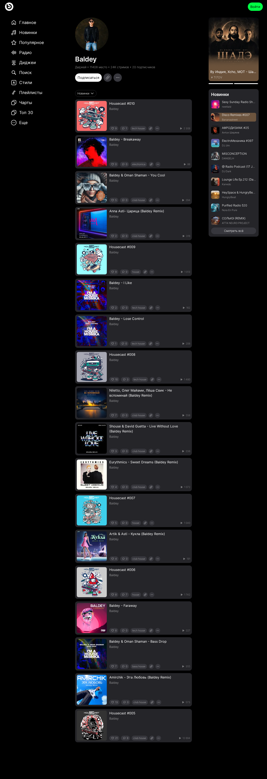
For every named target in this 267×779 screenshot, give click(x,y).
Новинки (220, 94)
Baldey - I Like (120, 283)
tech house (138, 128)
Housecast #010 (122, 103)
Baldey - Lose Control (126, 319)
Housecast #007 (122, 498)
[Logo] (9, 7)
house (135, 271)
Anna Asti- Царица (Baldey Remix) (136, 211)
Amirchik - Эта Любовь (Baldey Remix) (140, 677)
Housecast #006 (122, 570)
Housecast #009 (122, 247)
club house (138, 200)
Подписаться (88, 77)
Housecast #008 (122, 354)
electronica (138, 164)
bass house (138, 666)
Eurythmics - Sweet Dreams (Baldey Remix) (143, 462)
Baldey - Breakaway (125, 139)
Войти (255, 7)
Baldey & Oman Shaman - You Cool (137, 175)
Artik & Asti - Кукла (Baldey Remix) (137, 534)
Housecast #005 (122, 713)
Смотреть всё (233, 230)
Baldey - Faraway (123, 605)
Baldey (114, 109)
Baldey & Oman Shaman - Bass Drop (138, 641)
